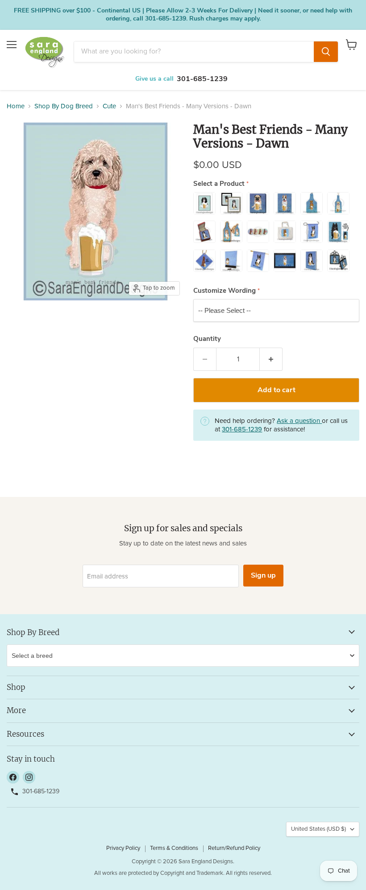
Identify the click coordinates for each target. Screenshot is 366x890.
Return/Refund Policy (234, 848)
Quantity (207, 339)
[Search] (326, 51)
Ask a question (299, 421)
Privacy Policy (123, 848)
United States (318, 829)
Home (16, 106)
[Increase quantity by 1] (271, 359)
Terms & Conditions (174, 848)
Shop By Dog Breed (63, 106)
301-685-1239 (202, 79)
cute (109, 106)
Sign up (263, 575)
